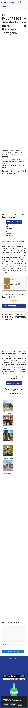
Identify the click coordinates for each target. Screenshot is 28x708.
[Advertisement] (14, 93)
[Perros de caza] (11, 2)
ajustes (19, 701)
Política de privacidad (14, 659)
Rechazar (13, 704)
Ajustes (19, 704)
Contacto (14, 671)
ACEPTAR (6, 704)
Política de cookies (14, 663)
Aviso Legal (14, 667)
